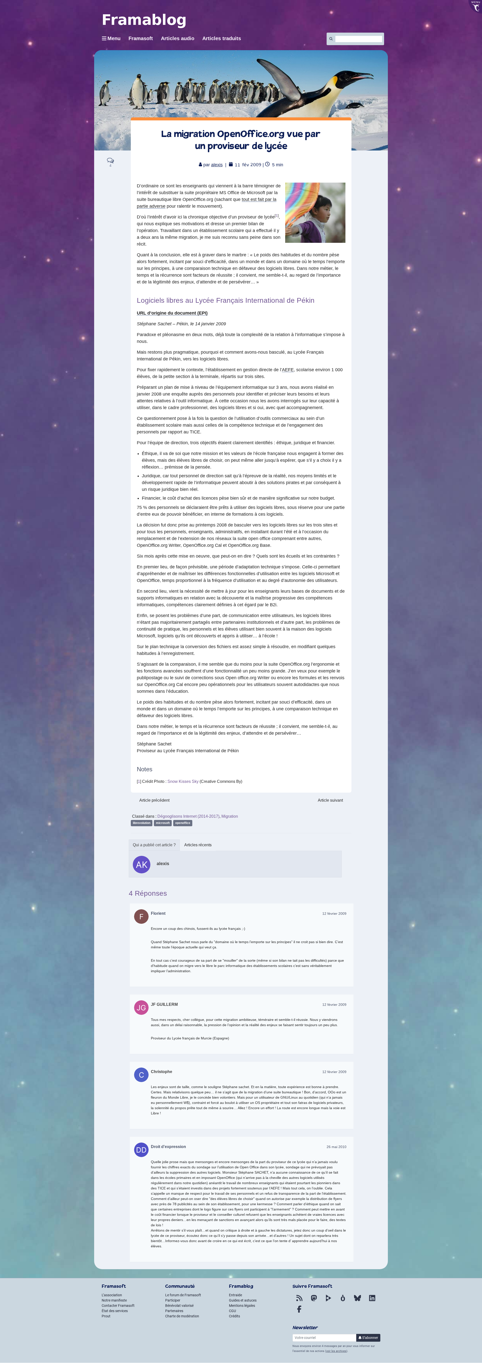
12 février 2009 (334, 914)
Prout (106, 1316)
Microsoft (163, 823)
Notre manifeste (114, 1300)
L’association (112, 1295)
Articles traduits (221, 38)
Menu (113, 38)
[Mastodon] (313, 1301)
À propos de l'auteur (154, 845)
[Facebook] (299, 1312)
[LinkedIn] (372, 1301)
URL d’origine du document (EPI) (172, 313)
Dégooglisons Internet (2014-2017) (188, 816)
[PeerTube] (328, 1301)
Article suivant (330, 800)
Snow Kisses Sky (183, 781)
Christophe (161, 1072)
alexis (217, 164)
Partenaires (174, 1311)
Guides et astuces (243, 1300)
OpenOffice (182, 823)
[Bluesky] (357, 1301)
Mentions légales (242, 1306)
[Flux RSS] (299, 1301)
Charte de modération (182, 1316)
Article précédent (154, 800)
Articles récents (198, 845)
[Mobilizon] (342, 1301)
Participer (172, 1300)
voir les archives (336, 1351)
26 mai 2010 (336, 1147)
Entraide (235, 1295)
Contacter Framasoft (118, 1306)
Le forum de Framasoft (183, 1295)
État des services (115, 1311)
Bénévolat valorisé (179, 1306)
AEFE (288, 369)
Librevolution (141, 823)
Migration (229, 816)
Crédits (234, 1316)
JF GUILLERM (164, 1004)
